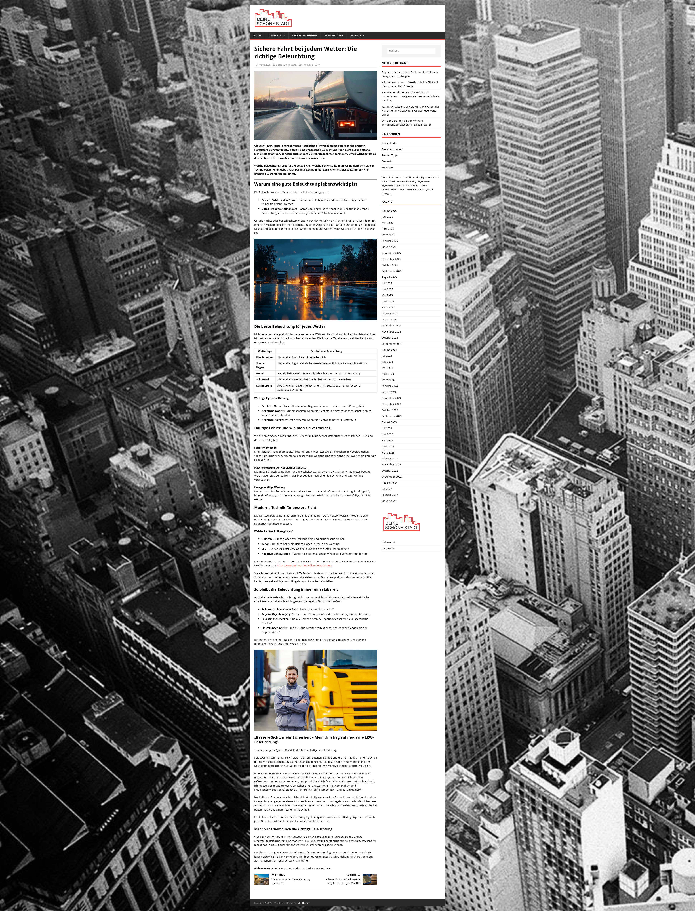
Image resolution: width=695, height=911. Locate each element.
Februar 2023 (390, 458)
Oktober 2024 (390, 337)
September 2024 (392, 343)
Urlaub (400, 189)
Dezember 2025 (391, 253)
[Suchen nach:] (411, 51)
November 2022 (391, 464)
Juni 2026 (387, 216)
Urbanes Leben (389, 189)
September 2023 (392, 416)
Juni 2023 (387, 434)
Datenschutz (389, 542)
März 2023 (388, 452)
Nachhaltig (411, 181)
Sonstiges (387, 167)
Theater (423, 185)
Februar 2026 (390, 241)
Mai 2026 (387, 222)
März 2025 (388, 307)
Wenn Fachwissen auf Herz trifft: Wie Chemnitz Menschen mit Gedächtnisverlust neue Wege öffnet (410, 110)
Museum (400, 181)
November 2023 (391, 404)
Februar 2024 (390, 386)
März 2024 (388, 380)
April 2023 (388, 446)
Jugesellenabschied (430, 177)
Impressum (388, 548)
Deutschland (387, 177)
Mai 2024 (387, 368)
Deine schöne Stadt (286, 64)
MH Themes (304, 902)
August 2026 (389, 210)
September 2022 (392, 476)
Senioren (414, 185)
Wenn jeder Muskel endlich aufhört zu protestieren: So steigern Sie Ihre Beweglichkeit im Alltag (410, 96)
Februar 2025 (390, 313)
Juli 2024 (387, 355)
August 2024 (389, 349)
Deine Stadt (277, 35)
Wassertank (410, 189)
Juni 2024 (387, 362)
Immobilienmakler (411, 177)
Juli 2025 (387, 283)
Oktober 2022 (390, 470)
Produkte (357, 35)
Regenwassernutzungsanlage (395, 185)
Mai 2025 (387, 295)
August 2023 (389, 422)
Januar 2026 (389, 247)
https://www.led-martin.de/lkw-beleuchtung (304, 565)
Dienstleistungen (304, 35)
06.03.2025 (265, 64)
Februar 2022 (390, 494)
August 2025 (389, 277)
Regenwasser (424, 181)
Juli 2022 (387, 488)
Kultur (384, 181)
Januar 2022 (389, 501)
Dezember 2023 (391, 398)
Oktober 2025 (390, 265)
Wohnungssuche (425, 189)
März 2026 (388, 235)
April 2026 (388, 228)
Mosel (392, 181)
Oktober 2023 (390, 410)
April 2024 (388, 374)
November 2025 (391, 259)
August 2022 (389, 482)
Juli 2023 (387, 428)
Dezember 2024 (391, 325)
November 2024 (391, 331)
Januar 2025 (389, 319)
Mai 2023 (387, 440)
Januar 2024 (389, 392)
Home (257, 35)
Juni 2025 (387, 289)
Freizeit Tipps (334, 35)
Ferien (398, 177)
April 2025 (388, 301)
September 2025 (392, 271)
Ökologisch (387, 193)
